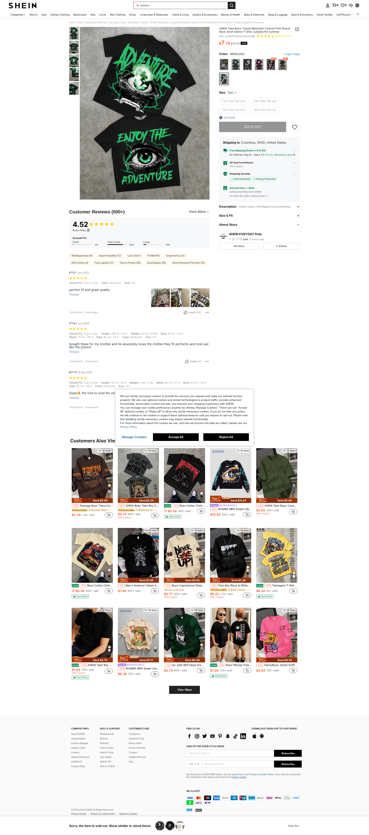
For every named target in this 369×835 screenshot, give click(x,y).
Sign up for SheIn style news (205, 746)
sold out (253, 127)
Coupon (133, 752)
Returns (104, 738)
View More (184, 689)
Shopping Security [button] (239, 173)
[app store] (254, 738)
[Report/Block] (207, 312)
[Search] (231, 5)
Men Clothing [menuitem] (117, 14)
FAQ (131, 761)
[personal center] (327, 5)
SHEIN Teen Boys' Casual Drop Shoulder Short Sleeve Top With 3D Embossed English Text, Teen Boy (277, 505)
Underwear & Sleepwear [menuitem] (154, 14)
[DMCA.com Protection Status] (198, 810)
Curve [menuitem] (102, 14)
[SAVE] (294, 127)
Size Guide (105, 757)
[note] (92, 500)
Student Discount (80, 757)
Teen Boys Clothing (95, 22)
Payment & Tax (136, 738)
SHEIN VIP (105, 761)
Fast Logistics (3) (104, 262)
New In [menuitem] (34, 14)
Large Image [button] (292, 54)
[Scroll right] (358, 14)
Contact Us (134, 734)
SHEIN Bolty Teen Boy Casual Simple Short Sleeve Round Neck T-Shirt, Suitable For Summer (139, 505)
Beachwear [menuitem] (80, 14)
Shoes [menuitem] (132, 14)
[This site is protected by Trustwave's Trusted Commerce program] (189, 810)
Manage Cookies (128, 813)
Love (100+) (134, 255)
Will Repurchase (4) (81, 255)
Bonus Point (135, 743)
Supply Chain (78, 748)
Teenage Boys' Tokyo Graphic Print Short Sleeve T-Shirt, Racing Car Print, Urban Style (92, 505)
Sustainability (78, 738)
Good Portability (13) (110, 255)
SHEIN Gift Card (137, 757)
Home (72, 22)
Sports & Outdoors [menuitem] (302, 14)
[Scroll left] (353, 14)
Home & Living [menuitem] (180, 14)
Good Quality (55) (156, 262)
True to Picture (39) (130, 262)
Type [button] (230, 92)
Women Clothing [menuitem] (60, 14)
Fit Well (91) (153, 255)
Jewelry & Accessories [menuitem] (205, 14)
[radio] (224, 64)
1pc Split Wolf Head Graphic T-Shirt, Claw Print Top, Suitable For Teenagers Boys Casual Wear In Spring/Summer (185, 665)
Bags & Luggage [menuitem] (278, 14)
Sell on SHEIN (107, 766)
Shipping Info (107, 734)
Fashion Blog (78, 766)
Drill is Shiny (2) (79, 262)
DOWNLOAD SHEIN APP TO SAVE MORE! (274, 729)
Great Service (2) (175, 255)
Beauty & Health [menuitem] (230, 14)
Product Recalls (137, 748)
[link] (335, 5)
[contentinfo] (244, 800)
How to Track (107, 752)
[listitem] (92, 485)
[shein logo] (23, 5)
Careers (75, 752)
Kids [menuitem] (93, 14)
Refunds (104, 743)
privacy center (239, 777)
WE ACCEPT (193, 791)
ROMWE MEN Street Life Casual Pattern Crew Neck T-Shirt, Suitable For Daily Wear (139, 668)
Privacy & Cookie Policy (261, 774)
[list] (217, 736)
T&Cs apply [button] (235, 166)
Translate (74, 294)
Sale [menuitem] (44, 14)
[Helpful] (185, 312)
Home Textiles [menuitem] (324, 14)
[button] (350, 5)
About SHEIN (78, 734)
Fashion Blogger (79, 743)
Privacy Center (78, 813)
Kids (80, 22)
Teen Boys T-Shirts (137, 22)
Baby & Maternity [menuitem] (254, 14)
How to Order (107, 748)
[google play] (261, 738)
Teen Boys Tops (116, 22)
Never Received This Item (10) (188, 262)
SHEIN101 (76, 761)
